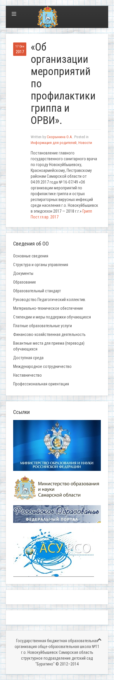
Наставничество (27, 375)
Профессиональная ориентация (41, 384)
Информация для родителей (54, 142)
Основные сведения (30, 256)
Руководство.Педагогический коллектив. (49, 299)
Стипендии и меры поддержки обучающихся (52, 317)
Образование (24, 282)
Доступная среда (28, 357)
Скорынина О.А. (59, 137)
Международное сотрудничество (42, 366)
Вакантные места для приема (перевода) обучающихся (48, 346)
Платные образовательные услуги (42, 325)
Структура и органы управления (40, 264)
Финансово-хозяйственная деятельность (49, 334)
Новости (85, 142)
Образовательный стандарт (37, 291)
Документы (23, 273)
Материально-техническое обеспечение (48, 308)
